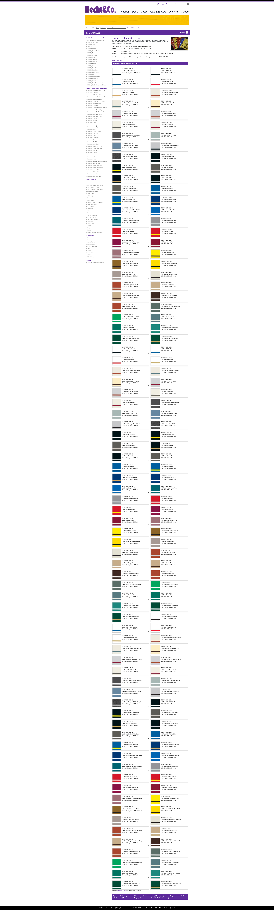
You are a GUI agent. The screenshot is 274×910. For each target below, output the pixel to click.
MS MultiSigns (91, 257)
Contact (185, 11)
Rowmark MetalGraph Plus (94, 103)
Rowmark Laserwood (92, 137)
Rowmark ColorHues (92, 92)
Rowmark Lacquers (92, 152)
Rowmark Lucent (91, 122)
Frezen (89, 213)
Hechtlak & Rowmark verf (94, 219)
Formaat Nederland (91, 179)
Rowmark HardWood (92, 142)
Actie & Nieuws (158, 11)
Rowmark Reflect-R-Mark (94, 172)
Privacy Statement (120, 908)
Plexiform (89, 211)
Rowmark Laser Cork (92, 144)
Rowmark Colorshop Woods (94, 146)
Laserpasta (90, 208)
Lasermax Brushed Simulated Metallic (97, 107)
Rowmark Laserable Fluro (94, 176)
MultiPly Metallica (92, 61)
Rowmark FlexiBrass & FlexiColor (96, 101)
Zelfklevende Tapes (92, 217)
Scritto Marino (91, 244)
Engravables (90, 206)
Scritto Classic (91, 238)
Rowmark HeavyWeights (93, 163)
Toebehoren (90, 221)
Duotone (89, 198)
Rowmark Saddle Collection (94, 148)
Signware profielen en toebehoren (95, 262)
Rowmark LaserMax (92, 105)
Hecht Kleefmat (91, 223)
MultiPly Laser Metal (92, 78)
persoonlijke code (121, 890)
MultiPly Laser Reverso (93, 76)
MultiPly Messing (92, 55)
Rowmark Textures (92, 120)
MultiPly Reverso (91, 48)
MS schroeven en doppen (93, 187)
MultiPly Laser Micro (92, 68)
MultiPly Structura (92, 59)
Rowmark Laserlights (92, 125)
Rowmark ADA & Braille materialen (96, 97)
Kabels (89, 250)
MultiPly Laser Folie (92, 70)
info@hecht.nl (173, 57)
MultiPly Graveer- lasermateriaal (95, 38)
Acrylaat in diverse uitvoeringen (95, 40)
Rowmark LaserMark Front (94, 114)
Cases (144, 11)
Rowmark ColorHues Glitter (94, 95)
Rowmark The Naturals (93, 118)
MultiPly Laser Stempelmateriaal (95, 83)
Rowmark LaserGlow (92, 129)
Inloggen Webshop (165, 4)
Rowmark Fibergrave (92, 133)
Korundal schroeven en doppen (95, 185)
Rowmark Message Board (94, 131)
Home (97, 28)
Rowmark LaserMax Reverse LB (95, 112)
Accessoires (89, 183)
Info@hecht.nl (171, 908)
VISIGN (89, 255)
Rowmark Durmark (92, 150)
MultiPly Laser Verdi (92, 74)
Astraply (89, 46)
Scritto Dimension (92, 246)
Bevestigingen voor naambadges (95, 202)
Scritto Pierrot (91, 242)
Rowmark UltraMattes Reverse (95, 167)
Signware (88, 260)
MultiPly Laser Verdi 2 (93, 72)
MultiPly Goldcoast (92, 66)
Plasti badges (90, 200)
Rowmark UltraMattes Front (94, 165)
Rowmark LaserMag (92, 127)
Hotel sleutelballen (92, 204)
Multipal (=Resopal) (92, 42)
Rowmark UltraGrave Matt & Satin (96, 90)
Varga (88, 228)
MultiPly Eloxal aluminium (94, 51)
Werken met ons (153, 4)
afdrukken (182, 32)
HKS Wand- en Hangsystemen (95, 189)
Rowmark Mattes (91, 159)
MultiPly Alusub (91, 81)
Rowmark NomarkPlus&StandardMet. (97, 161)
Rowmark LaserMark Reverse (95, 116)
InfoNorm (90, 252)
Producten (124, 11)
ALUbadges (90, 196)
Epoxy (89, 230)
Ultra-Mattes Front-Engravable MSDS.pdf (125, 63)
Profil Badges (90, 193)
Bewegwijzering (90, 235)
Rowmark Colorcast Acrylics (94, 99)
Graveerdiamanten (92, 215)
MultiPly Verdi (91, 44)
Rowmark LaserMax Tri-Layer (95, 110)
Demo (135, 11)
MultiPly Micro (91, 57)
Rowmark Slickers (92, 155)
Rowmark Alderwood (92, 135)
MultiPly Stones (91, 63)
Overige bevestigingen (93, 191)
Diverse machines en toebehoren (95, 232)
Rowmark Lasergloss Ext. (94, 174)
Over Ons (173, 11)
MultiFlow (90, 226)
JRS (88, 248)
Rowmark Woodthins (92, 140)
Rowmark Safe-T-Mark (93, 169)
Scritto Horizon (91, 240)
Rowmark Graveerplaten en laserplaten (116, 28)
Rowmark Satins (91, 157)
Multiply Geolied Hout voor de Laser (96, 85)
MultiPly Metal (91, 53)
